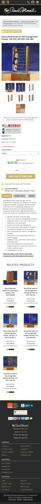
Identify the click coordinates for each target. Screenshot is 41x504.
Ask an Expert (5, 463)
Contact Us (5, 446)
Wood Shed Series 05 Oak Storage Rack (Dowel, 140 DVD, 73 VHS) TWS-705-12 (10, 334)
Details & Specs (20, 196)
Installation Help (25, 455)
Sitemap (19, 499)
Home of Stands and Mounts (11, 21)
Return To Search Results (13, 31)
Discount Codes (6, 484)
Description (6, 196)
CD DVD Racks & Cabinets (27, 21)
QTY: (17, 170)
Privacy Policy (12, 499)
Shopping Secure (6, 472)
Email (33, 191)
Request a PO (5, 486)
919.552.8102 (22, 432)
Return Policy (5, 469)
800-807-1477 (9, 191)
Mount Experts (25, 446)
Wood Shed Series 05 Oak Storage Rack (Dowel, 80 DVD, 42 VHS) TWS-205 (31, 291)
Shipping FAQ (5, 466)
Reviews (31, 196)
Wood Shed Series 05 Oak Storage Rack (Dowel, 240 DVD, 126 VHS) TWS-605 (31, 334)
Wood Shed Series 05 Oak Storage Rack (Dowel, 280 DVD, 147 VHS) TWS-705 (10, 377)
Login (3, 481)
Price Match (5, 489)
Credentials (24, 449)
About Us (4, 455)
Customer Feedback (26, 452)
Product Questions (26, 489)
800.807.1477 (23, 429)
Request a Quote (25, 484)
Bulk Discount (24, 486)
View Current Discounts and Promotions (18, 184)
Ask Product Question (22, 191)
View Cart (23, 481)
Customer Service (7, 449)
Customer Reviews (7, 452)
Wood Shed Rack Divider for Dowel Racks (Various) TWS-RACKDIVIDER (10, 291)
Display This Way (28, 499)
